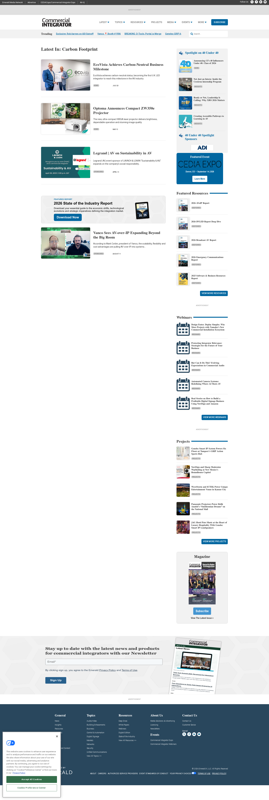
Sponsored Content (62, 748)
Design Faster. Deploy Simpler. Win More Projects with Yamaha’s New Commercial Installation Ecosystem (208, 327)
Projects (156, 22)
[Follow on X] (252, 1)
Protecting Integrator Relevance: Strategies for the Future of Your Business (206, 345)
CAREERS (102, 773)
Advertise (32, 2)
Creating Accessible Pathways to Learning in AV (209, 117)
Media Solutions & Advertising (162, 721)
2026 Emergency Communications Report (207, 258)
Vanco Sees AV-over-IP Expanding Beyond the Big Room (126, 235)
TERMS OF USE (204, 773)
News (96, 85)
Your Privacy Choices (180, 773)
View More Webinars (214, 417)
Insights (198, 86)
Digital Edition (124, 733)
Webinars (196, 334)
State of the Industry (127, 737)
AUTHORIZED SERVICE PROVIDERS (123, 773)
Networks (90, 744)
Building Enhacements (96, 725)
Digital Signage (93, 737)
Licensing (154, 725)
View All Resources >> (127, 740)
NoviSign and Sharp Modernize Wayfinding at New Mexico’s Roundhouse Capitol (206, 469)
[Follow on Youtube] (265, 1)
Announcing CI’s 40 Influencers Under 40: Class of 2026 (208, 62)
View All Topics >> (94, 756)
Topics (119, 22)
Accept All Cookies (31, 779)
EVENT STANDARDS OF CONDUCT (153, 773)
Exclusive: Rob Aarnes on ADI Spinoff (75, 34)
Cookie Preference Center (31, 788)
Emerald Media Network (12, 2)
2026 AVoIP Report (200, 203)
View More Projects (214, 541)
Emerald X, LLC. (205, 769)
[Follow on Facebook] (256, 1)
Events (186, 22)
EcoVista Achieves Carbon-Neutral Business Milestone (128, 67)
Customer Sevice (189, 725)
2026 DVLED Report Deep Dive (206, 221)
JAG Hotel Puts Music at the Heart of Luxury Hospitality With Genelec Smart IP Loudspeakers (209, 525)
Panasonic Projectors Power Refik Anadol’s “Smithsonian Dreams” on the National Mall (208, 506)
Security (90, 748)
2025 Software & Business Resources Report (208, 277)
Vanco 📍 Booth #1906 (109, 34)
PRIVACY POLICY (219, 773)
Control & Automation (95, 733)
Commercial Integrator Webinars (163, 744)
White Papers (124, 725)
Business (90, 729)
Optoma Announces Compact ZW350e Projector (124, 110)
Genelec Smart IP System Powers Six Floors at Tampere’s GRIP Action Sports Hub (208, 451)
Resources (137, 22)
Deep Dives (196, 208)
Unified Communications (97, 752)
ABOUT (93, 773)
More (201, 22)
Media (170, 22)
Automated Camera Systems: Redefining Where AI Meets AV (206, 383)
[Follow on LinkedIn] (260, 1)
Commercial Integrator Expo (161, 740)
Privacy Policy (19, 773)
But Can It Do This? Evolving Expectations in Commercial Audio (207, 364)
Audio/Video (92, 721)
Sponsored (98, 172)
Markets (90, 740)
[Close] (57, 736)
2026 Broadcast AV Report (203, 240)
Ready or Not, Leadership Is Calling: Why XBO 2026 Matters (209, 99)
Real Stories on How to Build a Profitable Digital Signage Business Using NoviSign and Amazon (207, 401)
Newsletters (155, 729)
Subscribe (219, 22)
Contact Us (186, 721)
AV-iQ (82, 2)
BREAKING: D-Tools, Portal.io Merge (143, 34)
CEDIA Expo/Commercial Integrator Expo (58, 2)
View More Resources (214, 293)
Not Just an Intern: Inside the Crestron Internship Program (208, 80)
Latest (103, 22)
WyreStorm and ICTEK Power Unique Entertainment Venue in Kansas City (209, 488)
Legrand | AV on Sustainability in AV (122, 153)
